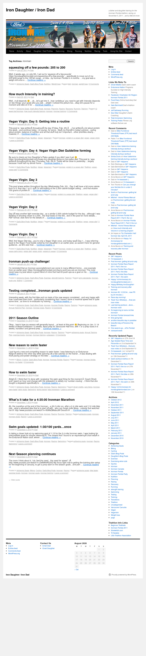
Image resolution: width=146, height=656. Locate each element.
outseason (50, 335)
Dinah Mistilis (116, 84)
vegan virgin (95, 138)
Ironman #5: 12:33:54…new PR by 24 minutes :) (123, 293)
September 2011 (117, 412)
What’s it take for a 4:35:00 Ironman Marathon (42, 399)
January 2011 (116, 433)
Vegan (40, 138)
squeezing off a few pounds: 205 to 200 (37, 67)
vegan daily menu (16, 251)
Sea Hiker (115, 113)
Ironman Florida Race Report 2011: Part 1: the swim (122, 275)
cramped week (116, 330)
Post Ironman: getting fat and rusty (122, 211)
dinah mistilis (78, 387)
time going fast (116, 317)
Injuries (114, 463)
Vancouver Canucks (118, 507)
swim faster (13, 389)
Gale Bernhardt (117, 105)
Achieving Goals (23, 84)
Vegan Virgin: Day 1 (23, 234)
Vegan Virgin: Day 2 (23, 207)
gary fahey (88, 387)
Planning (54, 108)
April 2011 (115, 425)
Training (84, 108)
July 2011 (114, 417)
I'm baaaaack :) (117, 351)
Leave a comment (17, 140)
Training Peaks (116, 120)
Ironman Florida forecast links (122, 315)
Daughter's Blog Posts (119, 456)
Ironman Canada (117, 469)
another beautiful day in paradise (123, 320)
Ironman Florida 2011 (119, 528)
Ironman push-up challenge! (29, 261)
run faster (19, 362)
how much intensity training (34, 111)
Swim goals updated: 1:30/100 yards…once (40, 426)
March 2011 (115, 428)
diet (69, 84)
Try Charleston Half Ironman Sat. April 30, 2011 (123, 234)
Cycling (25, 359)
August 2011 (116, 415)
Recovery (69, 108)
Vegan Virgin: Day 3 (23, 179)
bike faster (94, 470)
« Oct (76, 569)
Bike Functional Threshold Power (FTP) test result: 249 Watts (124, 133)
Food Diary (115, 100)
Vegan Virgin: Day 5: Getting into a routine (39, 121)
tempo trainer (42, 389)
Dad (32, 70)
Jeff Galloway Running (119, 110)
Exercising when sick (119, 461)
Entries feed (115, 72)
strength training (58, 278)
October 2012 (116, 399)
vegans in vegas (49, 251)
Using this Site (116, 51)
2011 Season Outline (24, 318)
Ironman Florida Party (119, 474)
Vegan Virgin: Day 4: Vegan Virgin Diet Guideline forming (50, 150)
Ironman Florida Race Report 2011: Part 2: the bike (122, 270)
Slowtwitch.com (117, 530)
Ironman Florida (57, 305)
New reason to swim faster (28, 345)
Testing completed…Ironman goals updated (40, 290)
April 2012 (115, 402)
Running (78, 51)
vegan (86, 138)
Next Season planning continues (32, 454)
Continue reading (37, 80)
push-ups (12, 280)
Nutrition (88, 51)
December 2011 (117, 405)
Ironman (47, 108)
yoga (113, 517)
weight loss (83, 84)
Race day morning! (118, 297)
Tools (105, 51)
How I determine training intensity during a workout (123, 147)
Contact (128, 51)
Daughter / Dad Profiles (43, 51)
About (28, 51)
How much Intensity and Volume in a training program (122, 229)
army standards (85, 278)
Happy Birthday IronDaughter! (122, 284)
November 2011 (117, 407)
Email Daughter (48, 548)
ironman (75, 84)
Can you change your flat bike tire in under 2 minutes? (123, 187)
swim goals (22, 389)
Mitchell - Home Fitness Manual (123, 197)
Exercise (47, 278)
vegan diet (13, 169)
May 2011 (115, 422)
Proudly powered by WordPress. (123, 574)
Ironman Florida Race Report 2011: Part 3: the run (122, 216)
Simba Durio (116, 156)
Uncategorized (116, 504)
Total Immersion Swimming (121, 118)
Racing (97, 51)
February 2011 (116, 430)
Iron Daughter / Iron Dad (30, 10)
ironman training (59, 111)
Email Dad (46, 545)
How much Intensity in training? (32, 94)
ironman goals (38, 308)
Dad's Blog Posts (36, 84)
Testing (113, 494)
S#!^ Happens (122, 161)
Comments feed (117, 74)
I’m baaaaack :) (123, 179)
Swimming (60, 51)
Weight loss (55, 84)
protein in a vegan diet (75, 138)
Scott (113, 192)
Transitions (115, 499)
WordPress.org (116, 77)
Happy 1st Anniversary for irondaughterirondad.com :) (121, 241)
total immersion (54, 389)
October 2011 (116, 410)
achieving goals (91, 305)
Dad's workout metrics (119, 358)
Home (11, 51)
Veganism (47, 138)
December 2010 (117, 435)
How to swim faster (22, 372)
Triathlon (87, 167)
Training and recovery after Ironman (122, 247)
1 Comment (27, 280)
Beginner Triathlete (118, 525)
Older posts (14, 480)
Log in (113, 69)
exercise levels (19, 335)
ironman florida (89, 359)
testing (19, 280)
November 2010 (117, 438)
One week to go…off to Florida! (123, 328)
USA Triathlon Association (121, 535)
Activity (20, 51)
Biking (69, 51)
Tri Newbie (115, 533)
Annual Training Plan (17, 308)
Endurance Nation (118, 87)
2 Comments (94, 84)
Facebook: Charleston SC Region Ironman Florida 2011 (124, 96)
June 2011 (115, 420)
